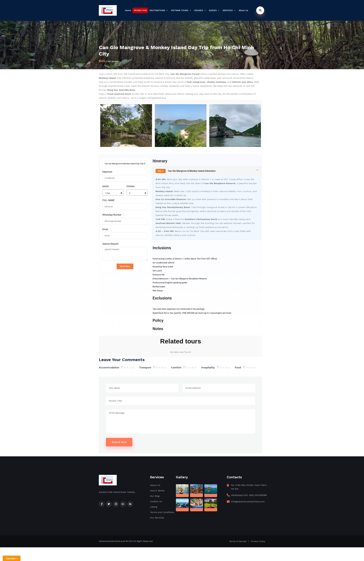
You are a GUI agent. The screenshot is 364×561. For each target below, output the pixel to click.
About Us (243, 10)
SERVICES (228, 10)
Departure (107, 171)
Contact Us (156, 501)
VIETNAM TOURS (179, 10)
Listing (153, 506)
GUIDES (213, 10)
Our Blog (155, 496)
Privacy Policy (258, 541)
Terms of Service (238, 541)
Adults (105, 186)
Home (128, 10)
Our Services (157, 517)
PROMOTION (140, 10)
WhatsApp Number (111, 214)
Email (105, 229)
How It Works (157, 490)
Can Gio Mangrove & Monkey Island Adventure (187, 171)
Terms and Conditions (162, 512)
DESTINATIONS (157, 10)
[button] (103, 125)
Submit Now (119, 442)
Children (130, 186)
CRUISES (198, 10)
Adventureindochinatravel (112, 541)
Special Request (110, 243)
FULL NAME (108, 200)
